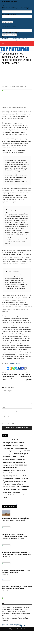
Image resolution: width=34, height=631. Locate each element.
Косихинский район (21, 459)
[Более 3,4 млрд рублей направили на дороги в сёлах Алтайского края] (17, 565)
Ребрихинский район (8, 478)
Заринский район (8, 454)
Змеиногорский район (21, 454)
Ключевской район (9, 459)
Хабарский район (7, 492)
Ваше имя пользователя (9, 14)
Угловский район (22, 489)
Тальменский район (23, 487)
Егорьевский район (21, 448)
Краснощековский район (20, 462)
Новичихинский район (9, 470)
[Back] (2, 4)
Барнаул (6, 442)
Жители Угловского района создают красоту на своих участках (25, 377)
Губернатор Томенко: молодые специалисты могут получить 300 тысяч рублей (17, 587)
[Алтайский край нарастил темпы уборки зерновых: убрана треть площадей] (17, 513)
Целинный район (17, 492)
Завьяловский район (8, 451)
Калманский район (6, 456)
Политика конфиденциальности (12, 624)
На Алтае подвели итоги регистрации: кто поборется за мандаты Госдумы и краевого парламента (16, 554)
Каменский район (18, 456)
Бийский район (7, 445)
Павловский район (8, 473)
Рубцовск (8, 481)
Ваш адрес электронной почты (11, 32)
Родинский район (21, 478)
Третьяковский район (9, 489)
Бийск (21, 442)
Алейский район (12, 439)
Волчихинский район (8, 448)
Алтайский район (21, 439)
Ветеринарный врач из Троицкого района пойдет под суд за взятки (9, 377)
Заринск (27, 451)
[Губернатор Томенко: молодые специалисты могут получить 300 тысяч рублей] (17, 582)
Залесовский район (18, 451)
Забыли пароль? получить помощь (12, 24)
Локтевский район (21, 465)
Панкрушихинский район (20, 473)
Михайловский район (10, 468)
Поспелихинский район (21, 475)
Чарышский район (7, 495)
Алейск (5, 439)
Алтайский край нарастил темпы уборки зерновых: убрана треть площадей (15, 519)
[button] (3, 43)
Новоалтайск (21, 470)
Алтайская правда (14, 363)
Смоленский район (17, 484)
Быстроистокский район (18, 445)
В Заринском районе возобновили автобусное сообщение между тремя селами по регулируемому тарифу (14, 536)
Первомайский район (9, 476)
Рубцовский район (21, 481)
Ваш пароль (5, 20)
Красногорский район (7, 462)
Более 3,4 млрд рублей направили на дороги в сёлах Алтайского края (16, 571)
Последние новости (9, 507)
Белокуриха (14, 442)
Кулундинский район (8, 465)
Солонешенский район (9, 486)
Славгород (6, 484)
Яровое (5, 497)
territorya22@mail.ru (20, 626)
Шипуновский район (19, 495)
